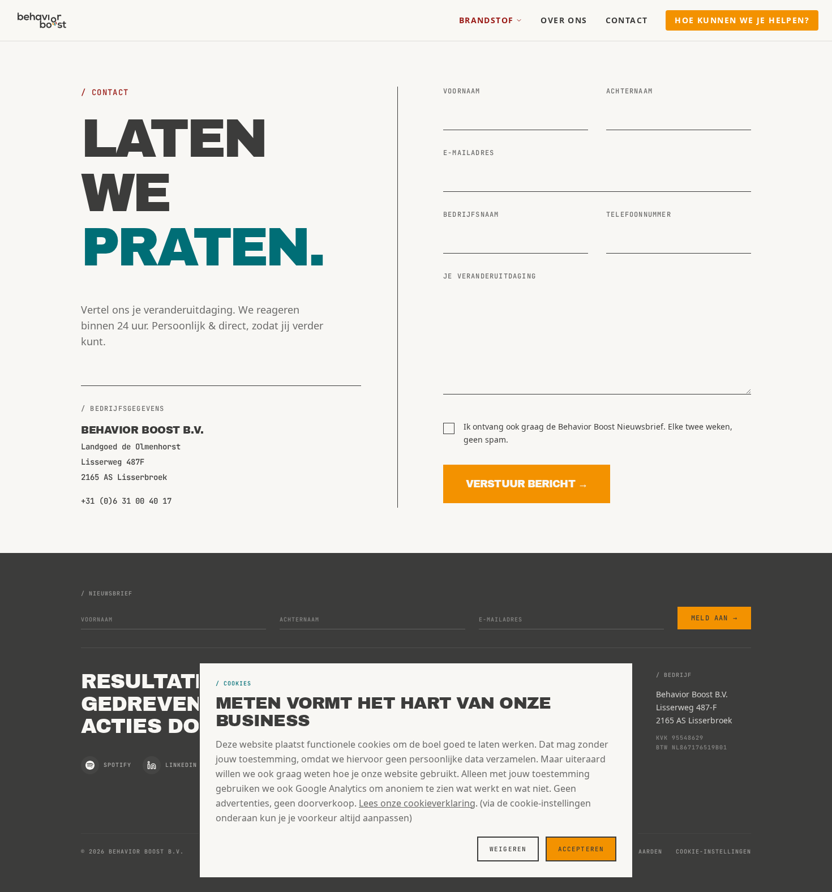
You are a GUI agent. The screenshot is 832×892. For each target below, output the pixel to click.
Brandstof (486, 20)
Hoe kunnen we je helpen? (742, 20)
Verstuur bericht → (526, 484)
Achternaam (629, 91)
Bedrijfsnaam (471, 214)
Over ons (564, 20)
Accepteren (581, 849)
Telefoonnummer (638, 214)
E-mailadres (468, 152)
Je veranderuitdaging (489, 276)
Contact (627, 20)
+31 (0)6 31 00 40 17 (126, 501)
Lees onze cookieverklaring (417, 803)
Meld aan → (714, 618)
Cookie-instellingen (713, 851)
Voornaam (462, 91)
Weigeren (508, 849)
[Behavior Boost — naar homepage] (42, 20)
